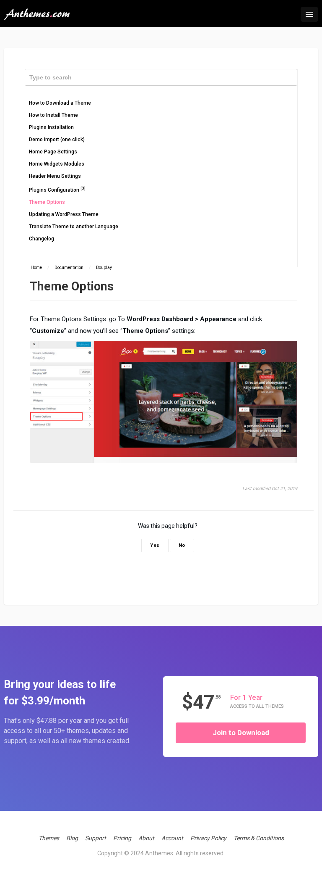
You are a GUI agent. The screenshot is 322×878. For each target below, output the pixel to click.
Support (95, 838)
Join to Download (241, 732)
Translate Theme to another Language (73, 226)
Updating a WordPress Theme (64, 214)
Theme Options (47, 202)
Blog (72, 838)
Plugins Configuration (57, 189)
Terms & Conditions (259, 838)
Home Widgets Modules (56, 164)
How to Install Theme (53, 115)
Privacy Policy (208, 838)
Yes (155, 545)
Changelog (41, 239)
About (146, 838)
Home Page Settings (53, 152)
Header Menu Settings (55, 176)
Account (172, 838)
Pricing (122, 838)
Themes (49, 838)
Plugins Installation (51, 127)
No (182, 545)
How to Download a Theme (60, 103)
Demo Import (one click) (57, 139)
